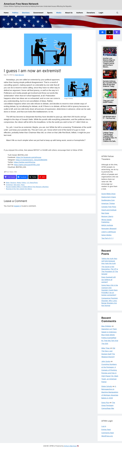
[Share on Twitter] (109, 32)
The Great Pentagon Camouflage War (108, 405)
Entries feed (106, 430)
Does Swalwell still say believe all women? (108, 279)
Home (6, 13)
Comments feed (107, 433)
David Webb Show (108, 194)
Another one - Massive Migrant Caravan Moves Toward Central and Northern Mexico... (109, 62)
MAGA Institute (107, 225)
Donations (91, 13)
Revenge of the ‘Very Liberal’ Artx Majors (19, 189)
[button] (117, 13)
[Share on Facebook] (102, 32)
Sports (50, 13)
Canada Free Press (108, 207)
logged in (17, 206)
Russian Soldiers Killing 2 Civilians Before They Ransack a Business (27, 186)
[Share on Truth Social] (116, 32)
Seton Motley (106, 235)
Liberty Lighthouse (108, 232)
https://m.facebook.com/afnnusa (28, 157)
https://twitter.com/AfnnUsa (24, 162)
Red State (105, 213)
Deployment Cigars (108, 197)
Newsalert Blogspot (108, 229)
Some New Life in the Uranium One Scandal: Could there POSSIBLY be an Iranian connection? (109, 290)
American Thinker (108, 203)
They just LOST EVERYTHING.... (108, 101)
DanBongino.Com (108, 200)
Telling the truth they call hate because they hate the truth (109, 261)
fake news (17, 184)
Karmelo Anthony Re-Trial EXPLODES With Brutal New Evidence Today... (110, 83)
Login (101, 13)
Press (23, 184)
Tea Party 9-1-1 (107, 238)
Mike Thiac (105, 348)
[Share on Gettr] (109, 37)
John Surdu (105, 361)
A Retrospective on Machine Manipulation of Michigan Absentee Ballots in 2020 (109, 392)
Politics (15, 13)
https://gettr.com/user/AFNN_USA (27, 165)
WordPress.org (107, 436)
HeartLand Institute (108, 210)
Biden (8, 182)
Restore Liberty (107, 216)
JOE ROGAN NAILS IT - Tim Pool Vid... (109, 117)
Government (38, 13)
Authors (79, 13)
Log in (103, 426)
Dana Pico (105, 403)
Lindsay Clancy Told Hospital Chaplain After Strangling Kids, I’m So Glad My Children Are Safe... (110, 137)
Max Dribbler (106, 326)
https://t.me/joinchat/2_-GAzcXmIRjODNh (31, 160)
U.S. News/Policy (32, 182)
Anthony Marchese (70, 446)
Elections (26, 13)
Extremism (9, 184)
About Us (69, 13)
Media (58, 13)
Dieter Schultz (106, 386)
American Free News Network (21, 3)
